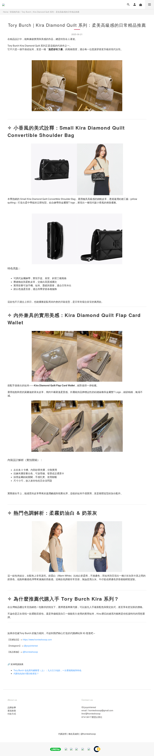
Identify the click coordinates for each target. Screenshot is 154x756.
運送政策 (12, 710)
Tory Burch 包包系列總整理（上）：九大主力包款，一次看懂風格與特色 (47, 670)
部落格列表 (15, 11)
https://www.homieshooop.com (37, 639)
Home (5, 11)
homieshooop (31, 651)
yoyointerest (32, 645)
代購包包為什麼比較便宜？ (26, 673)
